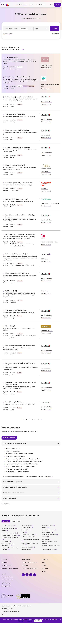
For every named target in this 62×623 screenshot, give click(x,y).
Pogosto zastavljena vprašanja (10, 568)
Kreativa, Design (45, 539)
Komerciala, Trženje (26, 525)
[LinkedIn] (23, 574)
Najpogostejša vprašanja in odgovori (31, 18)
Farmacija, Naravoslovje (47, 525)
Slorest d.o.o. (44, 188)
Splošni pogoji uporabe (7, 608)
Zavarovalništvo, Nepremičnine (49, 534)
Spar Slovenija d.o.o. (46, 102)
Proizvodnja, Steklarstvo (7, 525)
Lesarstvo (44, 527)
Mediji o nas (45, 568)
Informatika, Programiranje (48, 529)
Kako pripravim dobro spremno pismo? (13, 493)
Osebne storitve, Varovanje (28, 536)
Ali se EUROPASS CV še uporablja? (12, 482)
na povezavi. (49, 476)
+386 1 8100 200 (6, 583)
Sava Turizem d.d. (46, 171)
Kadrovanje (44, 536)
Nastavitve (29, 620)
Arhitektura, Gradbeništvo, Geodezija (30, 539)
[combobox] (26, 28)
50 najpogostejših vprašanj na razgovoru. (14, 443)
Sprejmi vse (38, 620)
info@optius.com (6, 586)
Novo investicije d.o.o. (47, 330)
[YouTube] (34, 574)
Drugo (23, 532)
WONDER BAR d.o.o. (46, 65)
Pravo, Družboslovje (46, 532)
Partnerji (44, 565)
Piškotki (3, 616)
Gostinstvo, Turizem (26, 527)
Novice (43, 571)
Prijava (57, 4)
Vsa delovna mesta (46, 67)
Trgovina (4, 530)
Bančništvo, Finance (26, 549)
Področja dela (6, 521)
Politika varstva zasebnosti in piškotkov (11, 611)
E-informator (5, 562)
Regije (13, 521)
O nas (43, 562)
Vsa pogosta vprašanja (9, 437)
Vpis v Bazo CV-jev (6, 565)
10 (38, 419)
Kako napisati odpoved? (9, 498)
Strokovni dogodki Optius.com (30, 562)
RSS (2, 614)
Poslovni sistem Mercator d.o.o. (49, 242)
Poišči (55, 28)
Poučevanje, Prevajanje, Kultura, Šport (50, 545)
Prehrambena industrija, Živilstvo (9, 535)
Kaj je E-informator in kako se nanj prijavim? (15, 487)
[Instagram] (30, 574)
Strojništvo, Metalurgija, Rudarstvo (10, 537)
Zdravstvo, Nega (25, 529)
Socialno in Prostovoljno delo (48, 549)
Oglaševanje (25, 565)
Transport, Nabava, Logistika (8, 533)
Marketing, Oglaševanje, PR (28, 534)
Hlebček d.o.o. (44, 291)
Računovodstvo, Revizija (27, 547)
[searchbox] (40, 28)
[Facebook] (27, 574)
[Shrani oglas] (3, 58)
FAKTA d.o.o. (44, 259)
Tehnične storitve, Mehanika (8, 528)
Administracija (5, 541)
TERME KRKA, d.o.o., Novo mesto (50, 203)
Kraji (19, 521)
